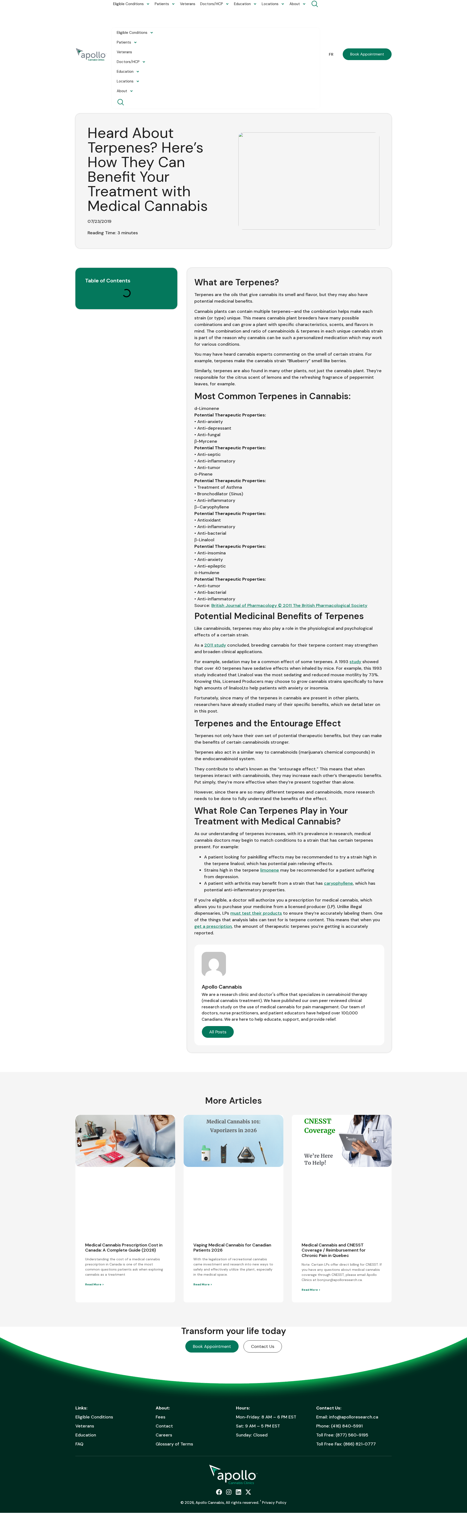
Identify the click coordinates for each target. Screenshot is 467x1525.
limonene (269, 870)
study (355, 662)
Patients (162, 3)
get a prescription (213, 926)
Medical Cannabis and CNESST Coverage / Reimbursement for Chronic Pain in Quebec (334, 1250)
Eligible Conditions (128, 3)
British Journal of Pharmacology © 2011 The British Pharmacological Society (289, 605)
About (294, 3)
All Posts (217, 1032)
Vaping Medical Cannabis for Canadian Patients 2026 (232, 1247)
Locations (270, 3)
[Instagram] (229, 1492)
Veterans (187, 3)
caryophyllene (338, 883)
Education (242, 3)
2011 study (215, 645)
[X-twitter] (248, 1492)
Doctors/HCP (211, 3)
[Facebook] (219, 1492)
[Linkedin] (238, 1492)
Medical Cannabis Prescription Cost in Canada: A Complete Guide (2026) (123, 1247)
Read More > (94, 1284)
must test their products (256, 913)
